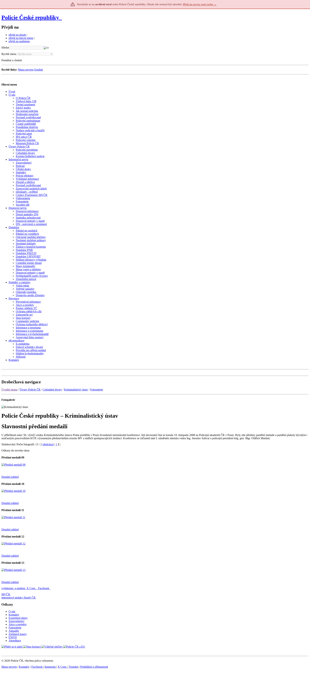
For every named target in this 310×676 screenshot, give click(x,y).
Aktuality (14, 630)
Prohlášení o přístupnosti (94, 666)
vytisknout (7, 588)
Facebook (44, 588)
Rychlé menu (8, 54)
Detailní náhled (10, 476)
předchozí (48, 444)
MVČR (5, 594)
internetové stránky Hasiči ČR (18, 597)
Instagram (50, 666)
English (38, 69)
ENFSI (13, 637)
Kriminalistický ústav (76, 389)
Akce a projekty (18, 624)
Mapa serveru (26, 69)
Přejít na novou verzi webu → (200, 4)
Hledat (5, 47)
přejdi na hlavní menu (21, 38)
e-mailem (20, 588)
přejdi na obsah (17, 34)
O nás (12, 611)
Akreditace (15, 640)
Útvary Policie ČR (30, 389)
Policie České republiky (30, 17)
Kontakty (14, 614)
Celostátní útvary (52, 389)
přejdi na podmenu (19, 41)
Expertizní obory (18, 617)
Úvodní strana (9, 389)
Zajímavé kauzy (18, 634)
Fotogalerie (96, 389)
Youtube (74, 666)
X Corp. (32, 588)
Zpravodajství (16, 621)
